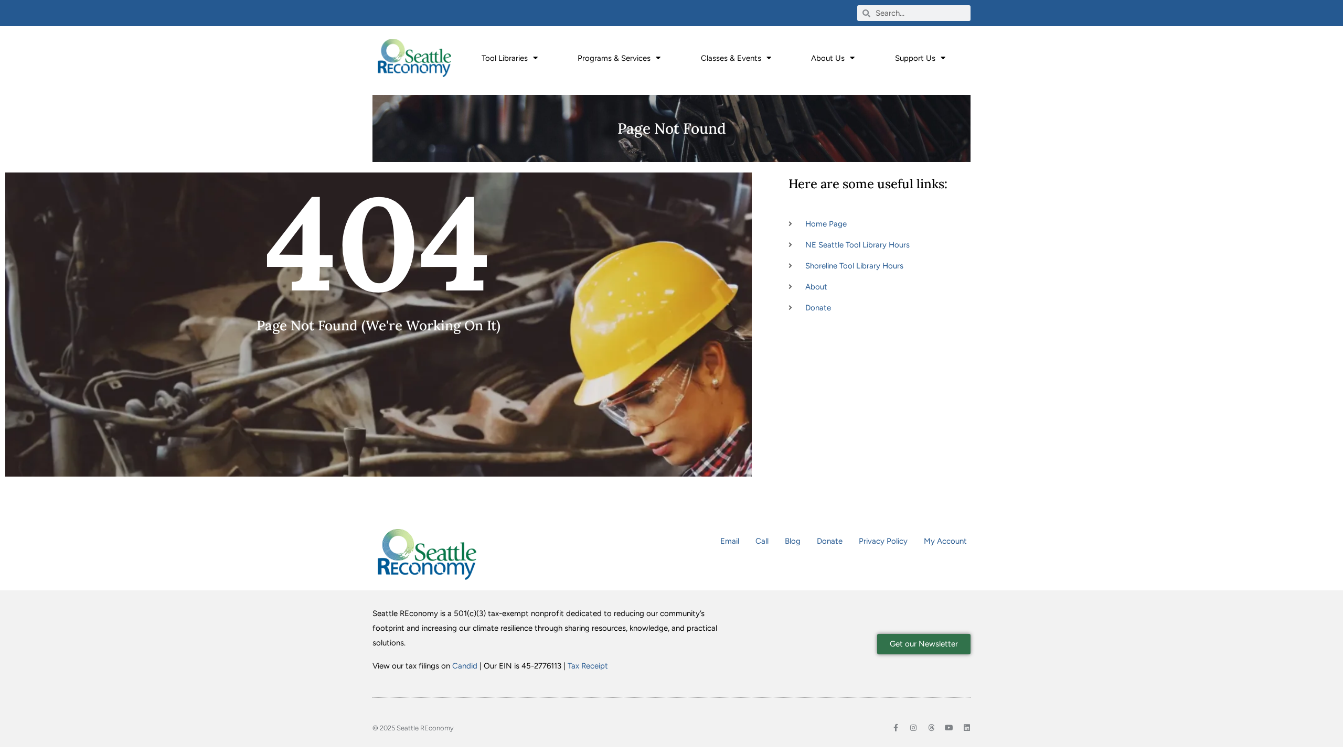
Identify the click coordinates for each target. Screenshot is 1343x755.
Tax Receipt (588, 666)
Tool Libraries (505, 58)
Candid (464, 666)
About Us (828, 58)
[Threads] (931, 727)
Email (729, 541)
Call (762, 541)
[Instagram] (913, 727)
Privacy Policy (883, 541)
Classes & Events (731, 58)
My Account (945, 541)
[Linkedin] (967, 727)
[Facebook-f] (895, 727)
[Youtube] (949, 727)
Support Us (915, 58)
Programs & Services (614, 58)
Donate (830, 541)
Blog (793, 541)
